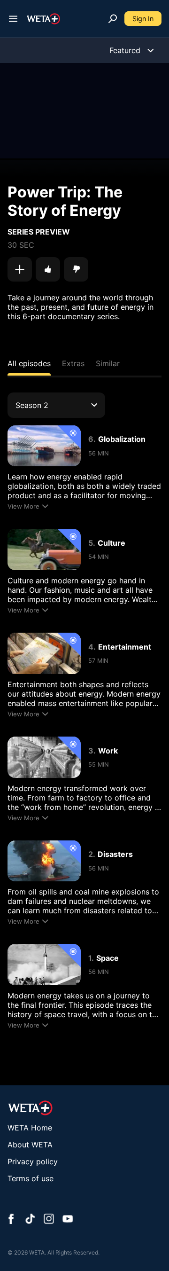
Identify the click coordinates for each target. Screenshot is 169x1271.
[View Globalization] (44, 446)
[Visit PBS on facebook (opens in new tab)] (11, 1219)
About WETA (30, 1144)
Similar (108, 363)
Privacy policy (33, 1161)
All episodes (29, 363)
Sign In (143, 19)
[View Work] (44, 757)
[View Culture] (44, 549)
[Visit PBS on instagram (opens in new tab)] (48, 1219)
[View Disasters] (44, 861)
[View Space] (44, 964)
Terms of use (31, 1178)
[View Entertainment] (44, 653)
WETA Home (30, 1127)
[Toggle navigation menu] (13, 18)
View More (23, 506)
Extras (73, 363)
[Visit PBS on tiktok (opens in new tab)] (30, 1219)
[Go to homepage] (43, 18)
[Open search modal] (113, 18)
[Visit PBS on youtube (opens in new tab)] (67, 1219)
